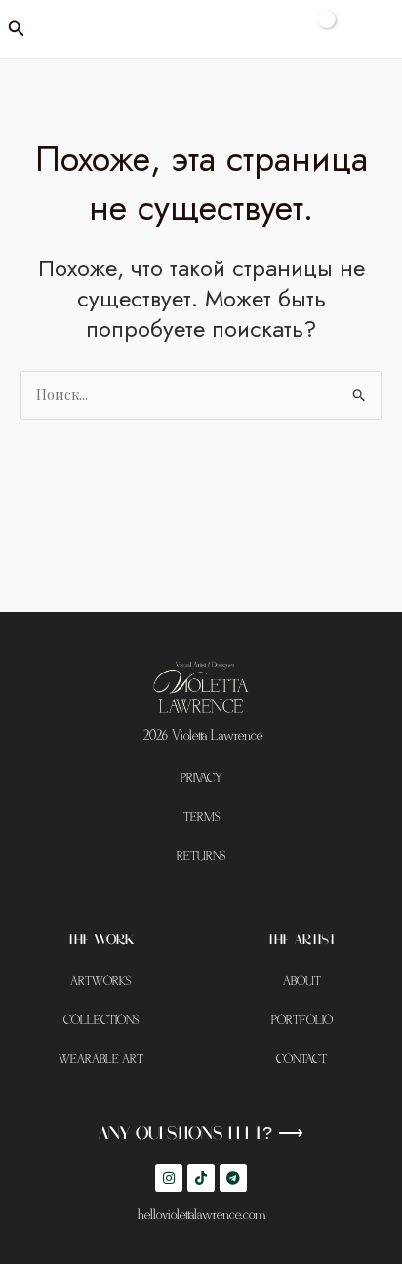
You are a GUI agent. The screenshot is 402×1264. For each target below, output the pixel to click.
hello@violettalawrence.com (201, 1215)
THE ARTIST (301, 940)
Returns (201, 856)
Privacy (201, 778)
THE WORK (100, 940)
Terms (201, 817)
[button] (16, 29)
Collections (101, 1020)
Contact (301, 1059)
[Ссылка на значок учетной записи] (373, 29)
